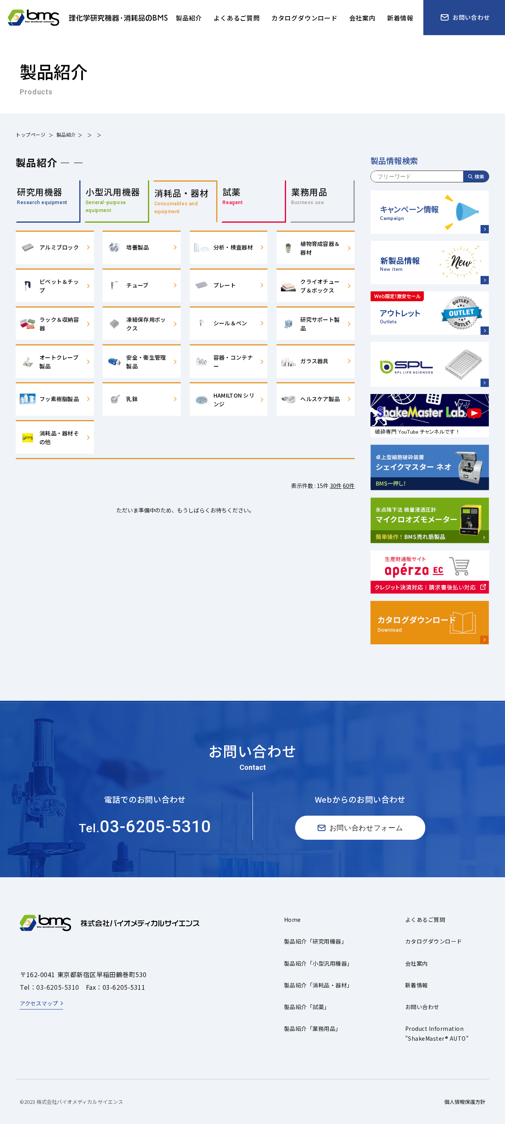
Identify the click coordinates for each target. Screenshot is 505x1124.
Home (292, 919)
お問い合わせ (422, 1007)
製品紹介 (66, 134)
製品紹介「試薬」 (307, 1007)
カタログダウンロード (433, 941)
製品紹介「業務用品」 (312, 1028)
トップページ (31, 134)
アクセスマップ (39, 1003)
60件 (349, 486)
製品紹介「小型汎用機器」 (318, 963)
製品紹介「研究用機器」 (315, 941)
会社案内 (416, 963)
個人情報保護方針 (464, 1101)
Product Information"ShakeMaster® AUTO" (437, 1033)
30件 (336, 486)
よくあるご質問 (425, 919)
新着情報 (416, 985)
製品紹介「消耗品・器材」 (318, 985)
